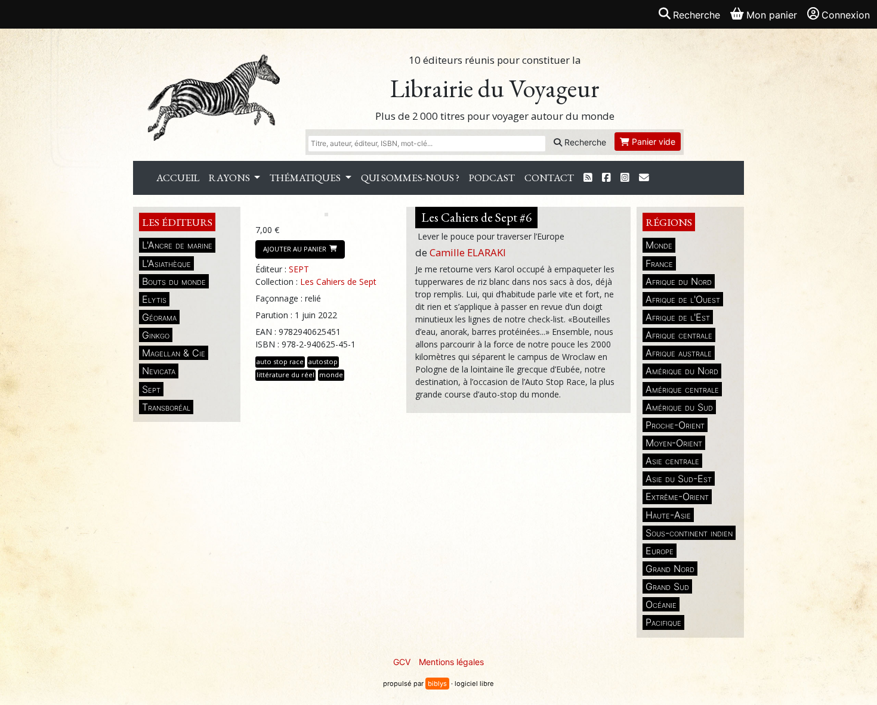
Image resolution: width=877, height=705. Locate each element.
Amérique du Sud (679, 407)
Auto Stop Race (280, 361)
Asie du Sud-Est (679, 479)
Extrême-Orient (677, 496)
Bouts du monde (174, 281)
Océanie (661, 604)
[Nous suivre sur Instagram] (625, 178)
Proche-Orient (675, 425)
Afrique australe (679, 353)
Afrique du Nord (679, 281)
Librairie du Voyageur (495, 88)
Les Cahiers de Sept (338, 281)
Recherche (584, 142)
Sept (151, 389)
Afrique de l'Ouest (683, 299)
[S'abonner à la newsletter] (644, 178)
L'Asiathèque (166, 263)
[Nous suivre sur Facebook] (606, 178)
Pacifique (663, 622)
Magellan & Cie (173, 353)
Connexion (846, 15)
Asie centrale (672, 461)
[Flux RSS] (588, 178)
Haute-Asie (668, 515)
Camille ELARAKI (468, 252)
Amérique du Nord (682, 371)
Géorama (159, 317)
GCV (401, 662)
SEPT (299, 269)
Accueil (177, 177)
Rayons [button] (230, 177)
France (659, 263)
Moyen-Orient (674, 443)
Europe (660, 551)
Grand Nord (670, 568)
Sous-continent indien (689, 533)
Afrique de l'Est (678, 317)
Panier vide (652, 141)
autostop (323, 361)
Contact (549, 177)
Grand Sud (667, 586)
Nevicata (158, 371)
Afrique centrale (679, 335)
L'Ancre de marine (177, 245)
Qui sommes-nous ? (410, 177)
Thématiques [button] (306, 177)
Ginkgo (155, 335)
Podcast (492, 177)
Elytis (154, 299)
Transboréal (166, 407)
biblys (437, 683)
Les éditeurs (177, 222)
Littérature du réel (285, 374)
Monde (659, 245)
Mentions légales (451, 662)
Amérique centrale (682, 389)
